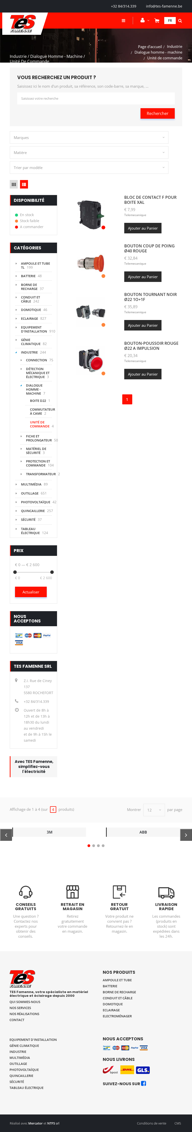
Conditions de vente (151, 1123)
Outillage (29, 493)
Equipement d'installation (34, 329)
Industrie (174, 46)
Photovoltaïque (35, 502)
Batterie (28, 276)
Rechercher (157, 113)
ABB (143, 832)
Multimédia (31, 484)
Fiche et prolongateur (39, 438)
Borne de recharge (29, 286)
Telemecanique (135, 215)
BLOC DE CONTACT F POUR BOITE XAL (150, 200)
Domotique (31, 309)
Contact (17, 1020)
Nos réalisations (24, 1014)
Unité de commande (40, 424)
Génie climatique (30, 342)
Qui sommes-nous (25, 1002)
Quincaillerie (33, 511)
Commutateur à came (42, 411)
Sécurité (28, 519)
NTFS (51, 1123)
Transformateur (41, 474)
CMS (177, 1123)
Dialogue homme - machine (158, 52)
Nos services (20, 1008)
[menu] (123, 21)
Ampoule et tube (117, 980)
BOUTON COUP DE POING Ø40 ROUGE (149, 248)
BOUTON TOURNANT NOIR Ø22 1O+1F (150, 297)
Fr (170, 20)
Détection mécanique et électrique (38, 373)
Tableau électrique (30, 531)
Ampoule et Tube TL (35, 265)
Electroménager (117, 1016)
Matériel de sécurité (36, 450)
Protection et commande (38, 463)
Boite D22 (38, 400)
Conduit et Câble (30, 299)
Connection (36, 360)
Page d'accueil (150, 46)
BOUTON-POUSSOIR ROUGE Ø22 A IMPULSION (151, 346)
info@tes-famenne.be (164, 6)
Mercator (35, 1123)
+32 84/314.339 (123, 6)
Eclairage (29, 318)
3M (49, 832)
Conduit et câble (117, 998)
